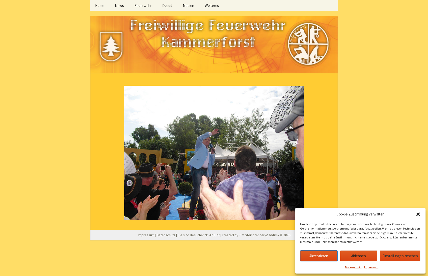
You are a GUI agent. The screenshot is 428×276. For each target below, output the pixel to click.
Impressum (371, 267)
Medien (188, 5)
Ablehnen (358, 256)
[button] (418, 214)
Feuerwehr (143, 5)
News (119, 5)
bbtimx (274, 235)
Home (99, 5)
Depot (167, 5)
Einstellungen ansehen (400, 256)
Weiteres (212, 5)
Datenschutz (353, 267)
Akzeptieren (318, 256)
